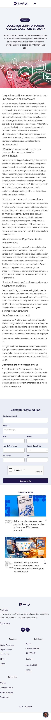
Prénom (29, 436)
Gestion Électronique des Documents (9, 564)
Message (6, 426)
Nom (4, 436)
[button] (34, 3)
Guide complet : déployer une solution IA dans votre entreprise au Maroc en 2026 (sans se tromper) (29, 525)
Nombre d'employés (33, 446)
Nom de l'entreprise (10, 446)
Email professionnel (10, 416)
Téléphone (6, 455)
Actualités (25, 20)
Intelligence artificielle (9, 522)
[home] (21, 3)
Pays (28, 455)
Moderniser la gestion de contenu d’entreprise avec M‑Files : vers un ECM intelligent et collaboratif (28, 567)
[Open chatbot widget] (46, 715)
